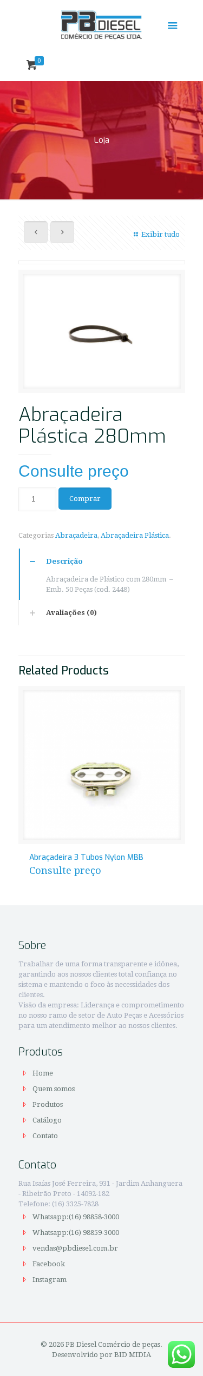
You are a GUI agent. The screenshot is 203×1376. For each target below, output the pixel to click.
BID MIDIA (132, 1355)
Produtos (47, 1104)
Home (42, 1073)
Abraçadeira (76, 535)
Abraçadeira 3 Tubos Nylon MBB (86, 857)
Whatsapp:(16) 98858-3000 (76, 1217)
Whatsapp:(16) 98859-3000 (76, 1232)
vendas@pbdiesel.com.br (75, 1248)
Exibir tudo (160, 234)
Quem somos (53, 1089)
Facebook (48, 1264)
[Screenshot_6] (102, 335)
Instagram (49, 1279)
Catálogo (47, 1120)
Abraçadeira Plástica (135, 535)
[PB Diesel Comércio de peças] (101, 24)
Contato (45, 1136)
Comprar (85, 499)
